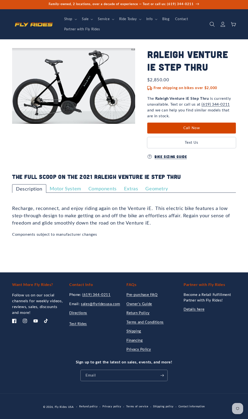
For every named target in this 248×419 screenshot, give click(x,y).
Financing (134, 340)
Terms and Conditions (145, 322)
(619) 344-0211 (216, 104)
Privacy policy (111, 406)
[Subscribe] (162, 375)
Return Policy (138, 313)
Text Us (191, 142)
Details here (194, 309)
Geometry (156, 188)
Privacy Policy (138, 349)
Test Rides (78, 324)
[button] (70, 19)
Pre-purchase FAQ (142, 295)
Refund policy (88, 406)
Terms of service (137, 406)
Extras (131, 188)
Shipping (133, 331)
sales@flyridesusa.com (100, 304)
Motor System (65, 188)
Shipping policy (163, 406)
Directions (78, 313)
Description (29, 189)
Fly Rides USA (65, 407)
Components (102, 188)
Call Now (191, 128)
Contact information (191, 406)
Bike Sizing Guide (171, 156)
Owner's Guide (139, 304)
